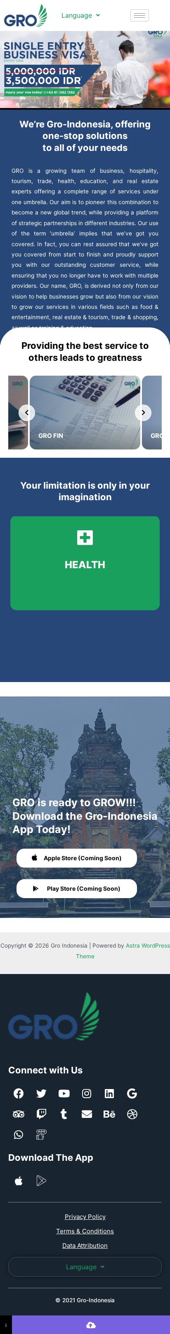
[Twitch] (41, 1113)
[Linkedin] (109, 1093)
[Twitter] (41, 1093)
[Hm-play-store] (41, 1180)
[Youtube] (64, 1093)
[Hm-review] (41, 1134)
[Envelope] (86, 1113)
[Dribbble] (132, 1113)
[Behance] (109, 1113)
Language (76, 15)
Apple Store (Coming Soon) (83, 857)
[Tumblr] (64, 1113)
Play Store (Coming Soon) (83, 888)
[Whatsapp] (18, 1134)
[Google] (132, 1093)
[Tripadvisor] (18, 1113)
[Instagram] (86, 1093)
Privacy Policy (85, 1217)
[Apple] (18, 1180)
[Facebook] (18, 1093)
